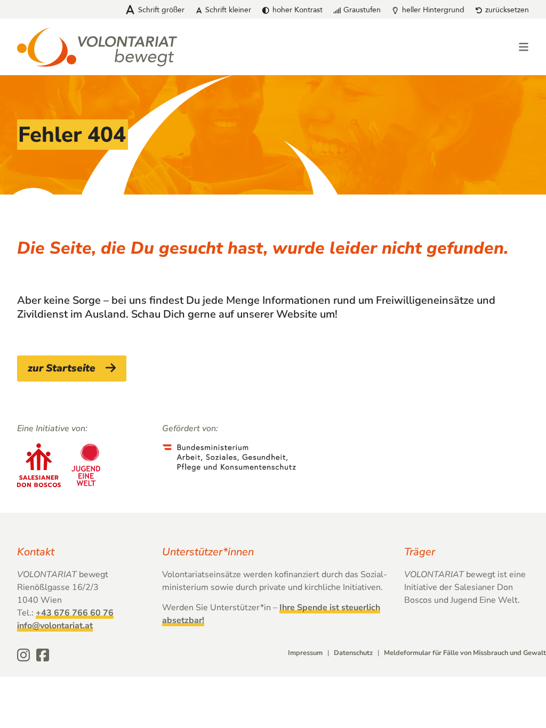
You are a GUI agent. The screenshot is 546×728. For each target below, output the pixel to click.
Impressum (305, 653)
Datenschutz (353, 653)
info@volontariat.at (55, 626)
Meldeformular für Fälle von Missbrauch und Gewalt (465, 653)
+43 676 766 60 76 (75, 613)
